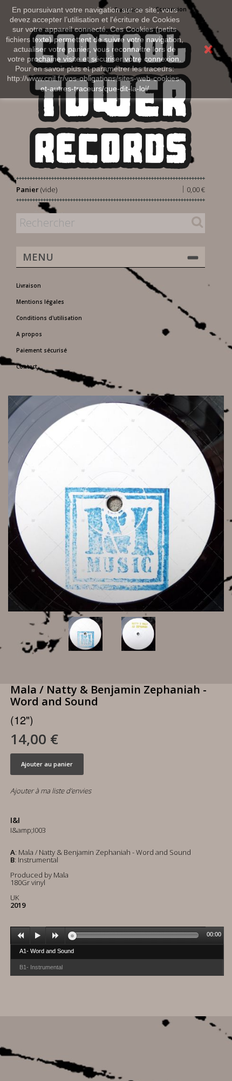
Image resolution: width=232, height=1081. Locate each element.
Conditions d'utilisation (49, 318)
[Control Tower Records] (110, 98)
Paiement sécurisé (41, 350)
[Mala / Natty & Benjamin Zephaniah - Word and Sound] (93, 634)
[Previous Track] (20, 935)
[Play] (38, 935)
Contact (26, 366)
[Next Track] (55, 935)
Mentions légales (40, 301)
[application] (117, 935)
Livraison (28, 285)
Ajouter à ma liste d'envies (50, 791)
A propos (29, 334)
